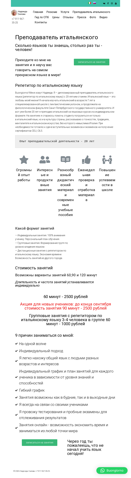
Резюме (51, 12)
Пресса (81, 17)
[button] (91, 62)
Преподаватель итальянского (91, 12)
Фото (93, 17)
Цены (56, 17)
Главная (38, 12)
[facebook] (108, 3)
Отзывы (68, 17)
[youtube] (116, 3)
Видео (103, 17)
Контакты (41, 22)
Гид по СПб (42, 17)
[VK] (104, 3)
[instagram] (112, 3)
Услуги (65, 12)
